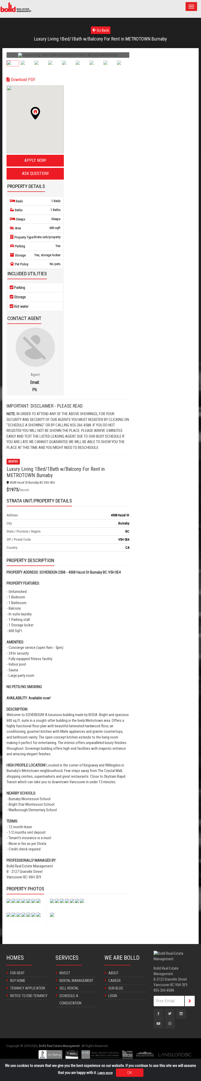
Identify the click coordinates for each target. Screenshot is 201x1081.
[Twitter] (170, 1014)
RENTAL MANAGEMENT (76, 981)
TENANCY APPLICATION (27, 988)
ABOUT (113, 973)
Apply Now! (35, 160)
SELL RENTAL (69, 988)
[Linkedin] (181, 1014)
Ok (129, 1073)
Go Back (102, 30)
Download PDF (22, 79)
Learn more (105, 1073)
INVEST (64, 973)
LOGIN (112, 996)
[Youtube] (159, 1024)
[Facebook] (159, 1014)
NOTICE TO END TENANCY (28, 996)
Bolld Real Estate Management (59, 1046)
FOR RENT (17, 973)
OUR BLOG (115, 988)
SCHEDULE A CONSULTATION (70, 999)
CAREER (114, 981)
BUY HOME (17, 981)
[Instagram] (170, 1024)
